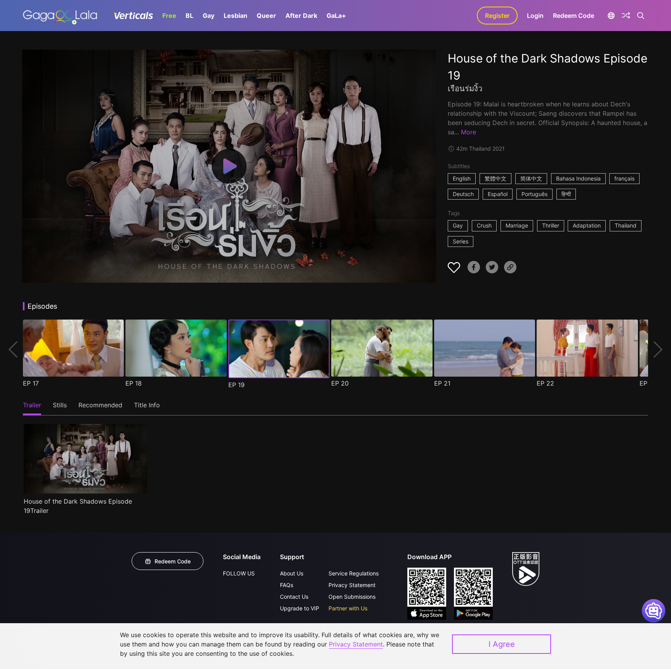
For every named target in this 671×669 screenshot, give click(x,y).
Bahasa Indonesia (578, 178)
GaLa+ (336, 15)
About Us (291, 573)
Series (460, 241)
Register (497, 15)
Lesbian (235, 15)
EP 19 (236, 385)
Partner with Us (348, 608)
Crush (484, 225)
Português (535, 194)
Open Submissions (352, 596)
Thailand (625, 225)
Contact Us (294, 596)
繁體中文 (495, 178)
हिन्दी (566, 194)
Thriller (550, 225)
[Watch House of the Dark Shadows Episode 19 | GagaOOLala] (60, 15)
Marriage (517, 225)
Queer (266, 15)
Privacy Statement (352, 585)
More (468, 132)
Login (535, 15)
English (462, 178)
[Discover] (626, 15)
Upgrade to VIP (299, 608)
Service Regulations (354, 573)
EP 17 (31, 383)
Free (169, 15)
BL (189, 15)
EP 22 (545, 383)
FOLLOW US (239, 573)
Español (498, 194)
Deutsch (463, 194)
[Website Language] (611, 15)
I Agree (501, 644)
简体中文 (531, 178)
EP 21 (442, 383)
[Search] (640, 15)
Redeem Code (573, 15)
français (624, 178)
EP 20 (340, 383)
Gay (208, 15)
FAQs (286, 585)
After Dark (301, 15)
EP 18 (133, 383)
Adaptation (587, 225)
